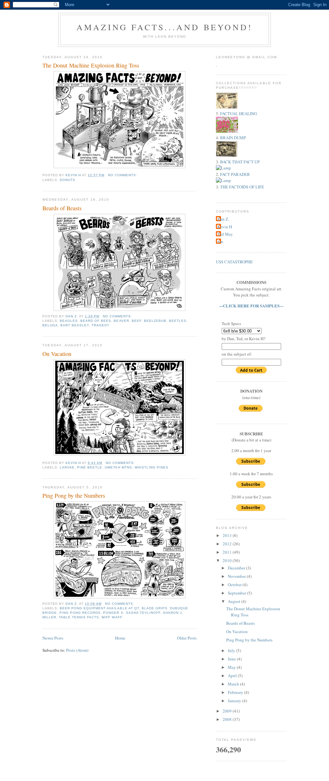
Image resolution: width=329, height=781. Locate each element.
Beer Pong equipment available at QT (99, 608)
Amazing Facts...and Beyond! (164, 27)
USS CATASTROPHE (234, 262)
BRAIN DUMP (233, 138)
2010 (228, 560)
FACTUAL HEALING (238, 113)
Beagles (69, 320)
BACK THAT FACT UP (240, 162)
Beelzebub (155, 320)
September (237, 593)
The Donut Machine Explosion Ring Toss (90, 65)
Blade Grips (154, 608)
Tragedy (101, 325)
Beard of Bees (95, 320)
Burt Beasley (74, 325)
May (232, 667)
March (234, 684)
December (237, 568)
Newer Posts (52, 638)
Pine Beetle (89, 467)
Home (120, 638)
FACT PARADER (235, 174)
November (237, 576)
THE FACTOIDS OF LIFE (242, 187)
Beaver (121, 320)
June (232, 659)
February (236, 692)
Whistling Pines (151, 467)
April (233, 675)
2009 (228, 711)
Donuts (67, 180)
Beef (136, 320)
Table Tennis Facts (79, 617)
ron (220, 241)
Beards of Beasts (62, 208)
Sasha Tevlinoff (143, 612)
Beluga (50, 325)
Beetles (177, 320)
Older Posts (187, 638)
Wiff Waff (112, 617)
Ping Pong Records (80, 612)
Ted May (225, 234)
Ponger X (113, 612)
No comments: (123, 175)
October (235, 584)
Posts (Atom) (77, 650)
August (234, 601)
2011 (228, 552)
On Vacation (56, 354)
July (232, 650)
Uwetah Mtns (118, 467)
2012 (228, 544)
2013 (228, 535)
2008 (228, 719)
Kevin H (225, 227)
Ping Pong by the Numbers (73, 495)
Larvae (67, 467)
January (235, 701)
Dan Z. (223, 219)
